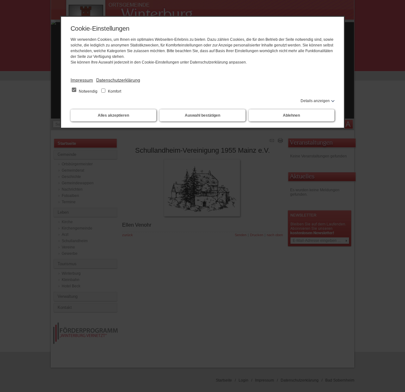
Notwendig (88, 91)
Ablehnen (291, 115)
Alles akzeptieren (113, 115)
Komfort (114, 91)
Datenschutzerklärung (118, 80)
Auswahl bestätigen (202, 115)
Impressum (82, 80)
